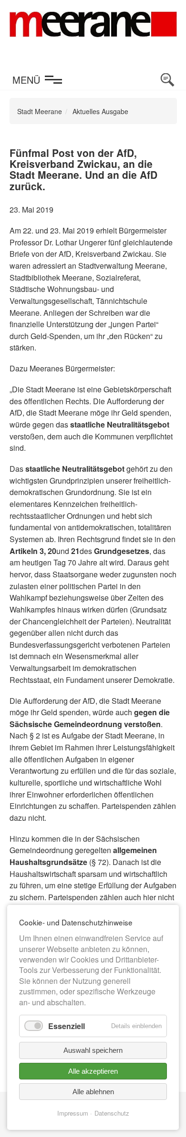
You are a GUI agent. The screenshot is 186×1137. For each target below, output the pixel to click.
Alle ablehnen (93, 1092)
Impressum (72, 1113)
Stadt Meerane (39, 111)
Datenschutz (111, 1113)
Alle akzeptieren (93, 1071)
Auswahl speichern (93, 1050)
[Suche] (167, 80)
